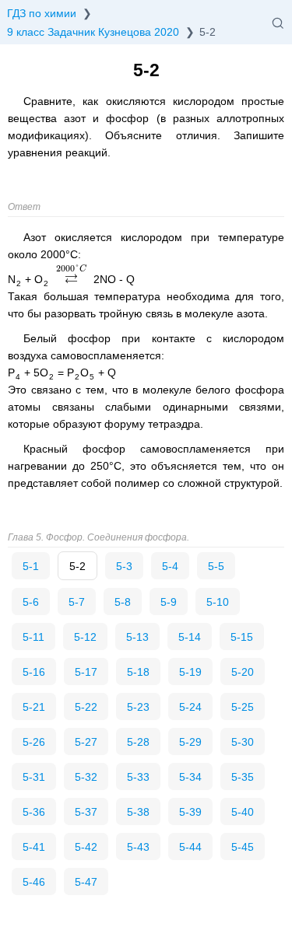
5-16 (34, 672)
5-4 (170, 566)
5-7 (77, 602)
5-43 (138, 847)
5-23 (138, 707)
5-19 (190, 672)
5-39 (190, 812)
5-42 (86, 847)
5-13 (137, 637)
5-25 (242, 707)
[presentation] (71, 279)
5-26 (34, 742)
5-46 (34, 882)
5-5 (216, 566)
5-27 (86, 742)
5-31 (34, 777)
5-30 (242, 742)
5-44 (190, 847)
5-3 (124, 566)
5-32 (86, 777)
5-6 (31, 602)
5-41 (34, 847)
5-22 (86, 707)
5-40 (242, 812)
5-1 (31, 566)
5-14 (189, 637)
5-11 (33, 637)
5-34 (190, 777)
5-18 (138, 672)
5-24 (190, 707)
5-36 (34, 812)
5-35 (242, 777)
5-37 (86, 812)
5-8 (122, 602)
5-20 (242, 672)
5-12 (85, 637)
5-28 (138, 742)
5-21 (34, 707)
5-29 (190, 742)
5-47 (86, 882)
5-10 (217, 602)
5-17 (86, 672)
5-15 (241, 637)
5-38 (138, 812)
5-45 (242, 847)
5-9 (168, 602)
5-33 (138, 777)
